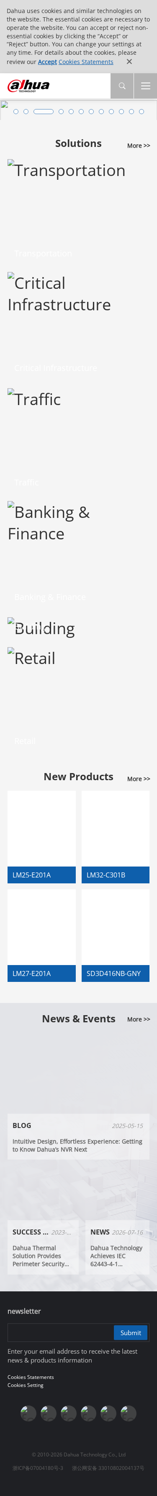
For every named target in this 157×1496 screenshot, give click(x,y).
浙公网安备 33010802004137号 (108, 1468)
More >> (138, 145)
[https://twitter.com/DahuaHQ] (28, 1413)
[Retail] (32, 656)
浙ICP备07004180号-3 (38, 1468)
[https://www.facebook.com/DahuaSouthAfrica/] (108, 1413)
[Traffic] (34, 397)
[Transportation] (67, 168)
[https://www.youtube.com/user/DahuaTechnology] (69, 1413)
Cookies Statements (86, 62)
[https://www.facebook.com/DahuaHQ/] (49, 1413)
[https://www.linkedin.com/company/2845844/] (89, 1413)
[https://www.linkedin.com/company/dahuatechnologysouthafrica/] (128, 1413)
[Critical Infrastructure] (78, 291)
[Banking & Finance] (78, 520)
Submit (131, 1332)
